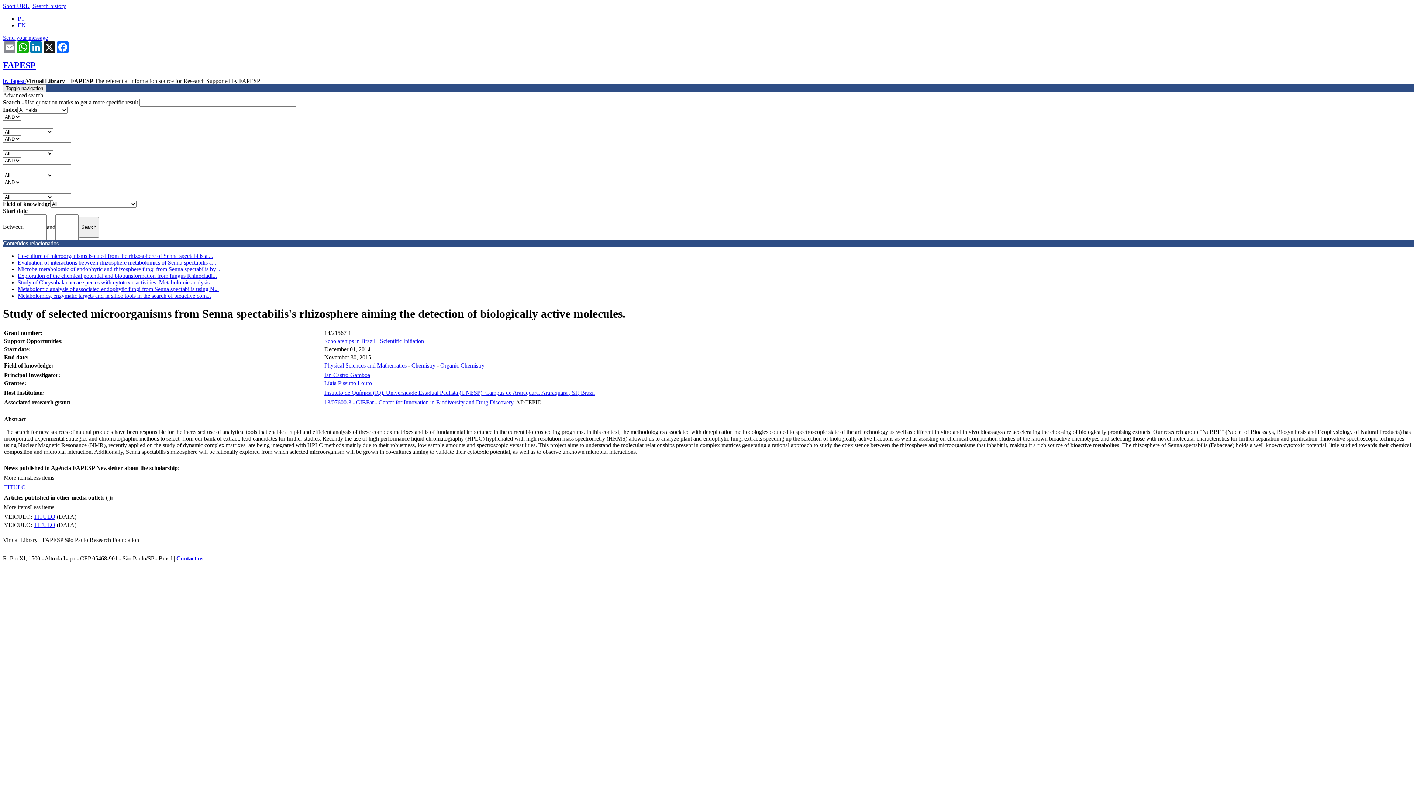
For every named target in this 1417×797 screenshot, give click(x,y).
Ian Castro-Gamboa (347, 375)
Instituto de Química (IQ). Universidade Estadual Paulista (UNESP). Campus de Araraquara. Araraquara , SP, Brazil (459, 393)
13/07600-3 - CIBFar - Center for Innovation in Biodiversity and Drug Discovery (418, 402)
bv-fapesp (14, 81)
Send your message (25, 38)
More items (17, 478)
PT (21, 18)
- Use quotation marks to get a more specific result (71, 102)
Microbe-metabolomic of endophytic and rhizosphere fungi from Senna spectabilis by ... (120, 269)
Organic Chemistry (462, 365)
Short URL (16, 6)
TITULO (15, 487)
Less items (42, 478)
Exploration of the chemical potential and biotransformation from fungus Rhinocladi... (117, 276)
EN (22, 25)
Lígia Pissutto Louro (348, 383)
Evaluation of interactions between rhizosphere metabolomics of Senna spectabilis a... (117, 262)
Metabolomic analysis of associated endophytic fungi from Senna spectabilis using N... (118, 289)
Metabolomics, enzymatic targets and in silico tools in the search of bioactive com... (114, 296)
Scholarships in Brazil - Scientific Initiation (374, 341)
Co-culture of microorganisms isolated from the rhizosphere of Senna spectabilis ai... (115, 256)
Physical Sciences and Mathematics (365, 365)
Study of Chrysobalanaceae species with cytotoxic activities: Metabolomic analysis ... (117, 282)
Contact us (189, 558)
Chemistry (423, 365)
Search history (49, 6)
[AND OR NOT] (12, 117)
